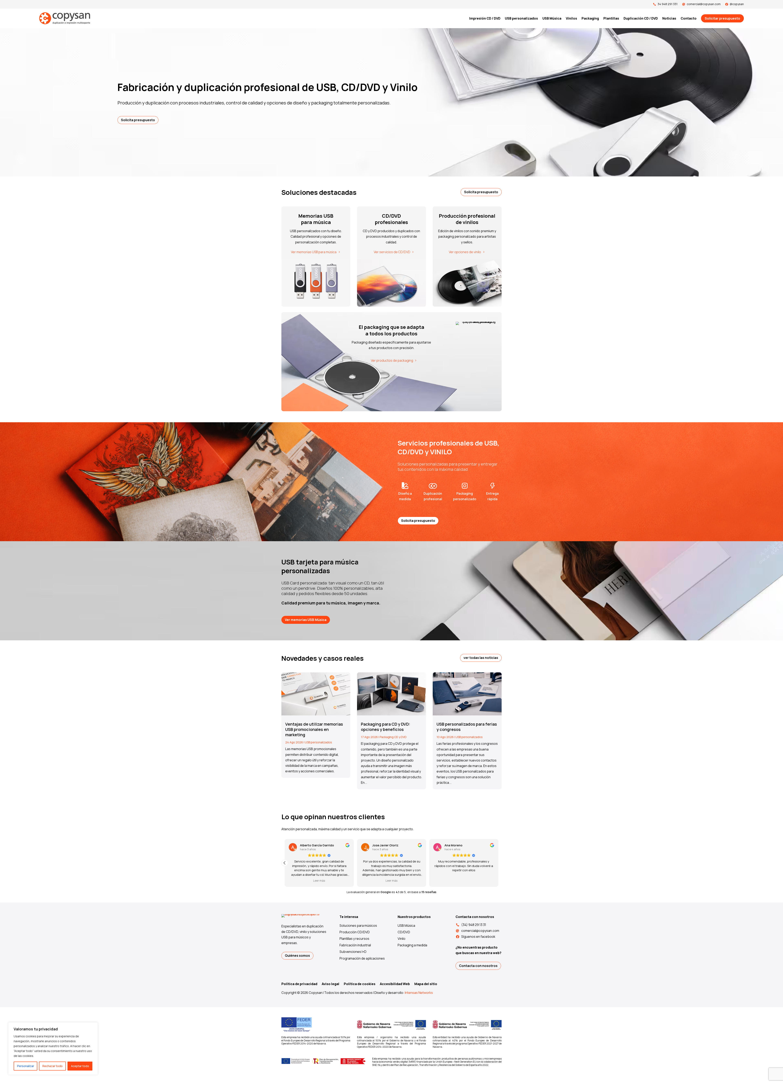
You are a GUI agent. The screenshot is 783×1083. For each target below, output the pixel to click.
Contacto (689, 18)
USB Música (551, 18)
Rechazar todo (52, 1066)
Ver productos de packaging (392, 360)
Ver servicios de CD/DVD (392, 252)
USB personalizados (521, 18)
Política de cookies (359, 984)
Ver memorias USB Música (305, 619)
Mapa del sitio (425, 984)
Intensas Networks (419, 992)
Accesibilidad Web (395, 984)
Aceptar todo (80, 1066)
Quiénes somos (297, 955)
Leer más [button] (391, 880)
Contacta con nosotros (478, 965)
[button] (498, 863)
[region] (53, 1048)
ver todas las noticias (480, 657)
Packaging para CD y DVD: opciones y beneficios (385, 726)
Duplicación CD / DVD (641, 18)
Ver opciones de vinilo (465, 252)
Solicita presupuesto (138, 120)
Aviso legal (330, 984)
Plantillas (611, 18)
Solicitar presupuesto (722, 18)
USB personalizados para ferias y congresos (467, 726)
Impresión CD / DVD (484, 18)
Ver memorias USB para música (313, 252)
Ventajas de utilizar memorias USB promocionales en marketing (314, 729)
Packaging (590, 18)
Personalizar (25, 1066)
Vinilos (571, 18)
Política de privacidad (299, 984)
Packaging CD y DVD (393, 737)
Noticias (669, 18)
